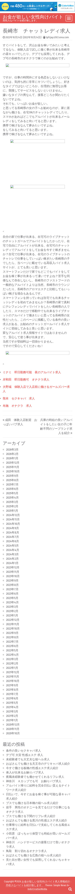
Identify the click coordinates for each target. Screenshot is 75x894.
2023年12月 (12, 567)
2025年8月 (12, 480)
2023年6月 (12, 593)
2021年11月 (12, 676)
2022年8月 (12, 637)
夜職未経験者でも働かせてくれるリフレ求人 (35, 776)
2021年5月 (12, 702)
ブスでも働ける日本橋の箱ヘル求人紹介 (32, 803)
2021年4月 (12, 707)
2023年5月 (12, 598)
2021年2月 (12, 716)
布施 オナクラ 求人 (17, 405)
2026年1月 (12, 458)
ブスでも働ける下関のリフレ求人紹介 (31, 816)
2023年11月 (12, 572)
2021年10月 (12, 681)
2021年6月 (12, 698)
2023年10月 (13, 576)
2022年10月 (13, 628)
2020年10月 (13, 733)
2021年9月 (12, 685)
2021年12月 (12, 672)
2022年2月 (12, 663)
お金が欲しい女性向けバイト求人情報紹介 (46, 881)
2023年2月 (12, 611)
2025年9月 (12, 475)
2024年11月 (13, 519)
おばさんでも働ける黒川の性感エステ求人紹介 (36, 820)
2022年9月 (12, 633)
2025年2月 (12, 506)
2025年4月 (12, 497)
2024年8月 (12, 532)
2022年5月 (12, 650)
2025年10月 (13, 471)
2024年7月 (12, 537)
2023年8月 (12, 585)
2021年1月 (12, 720)
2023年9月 (12, 580)
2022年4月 (12, 654)
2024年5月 (12, 545)
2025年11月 (12, 467)
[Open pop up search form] (70, 889)
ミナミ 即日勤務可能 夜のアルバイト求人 (32, 372)
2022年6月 (12, 646)
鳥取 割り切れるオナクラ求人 (26, 851)
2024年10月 (13, 523)
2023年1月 (12, 615)
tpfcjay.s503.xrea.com (57, 37)
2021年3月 (12, 711)
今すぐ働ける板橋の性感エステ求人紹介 (32, 768)
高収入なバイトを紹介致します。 (25, 885)
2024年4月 (12, 550)
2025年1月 (12, 510)
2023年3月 (12, 606)
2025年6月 (12, 489)
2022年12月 (12, 620)
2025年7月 (12, 484)
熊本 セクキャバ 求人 (19, 398)
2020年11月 (12, 729)
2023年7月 (12, 589)
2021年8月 (12, 689)
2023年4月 (12, 602)
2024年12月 (13, 515)
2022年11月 (12, 624)
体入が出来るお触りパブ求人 (25, 772)
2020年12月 (13, 724)
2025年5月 (12, 493)
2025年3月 (12, 502)
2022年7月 (12, 641)
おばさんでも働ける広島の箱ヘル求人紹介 (33, 855)
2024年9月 (12, 528)
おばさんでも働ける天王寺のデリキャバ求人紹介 (38, 763)
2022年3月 (12, 659)
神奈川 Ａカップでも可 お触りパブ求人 (33, 781)
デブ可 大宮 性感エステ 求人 (24, 755)
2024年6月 (12, 541)
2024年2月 (12, 558)
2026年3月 (12, 449)
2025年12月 (12, 462)
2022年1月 (12, 668)
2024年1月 (12, 563)
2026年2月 (12, 454)
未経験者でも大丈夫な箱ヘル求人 (28, 759)
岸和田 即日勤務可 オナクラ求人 (26, 379)
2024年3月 (12, 554)
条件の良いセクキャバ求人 (23, 750)
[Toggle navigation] (69, 18)
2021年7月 (12, 694)
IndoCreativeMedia (37, 889)
